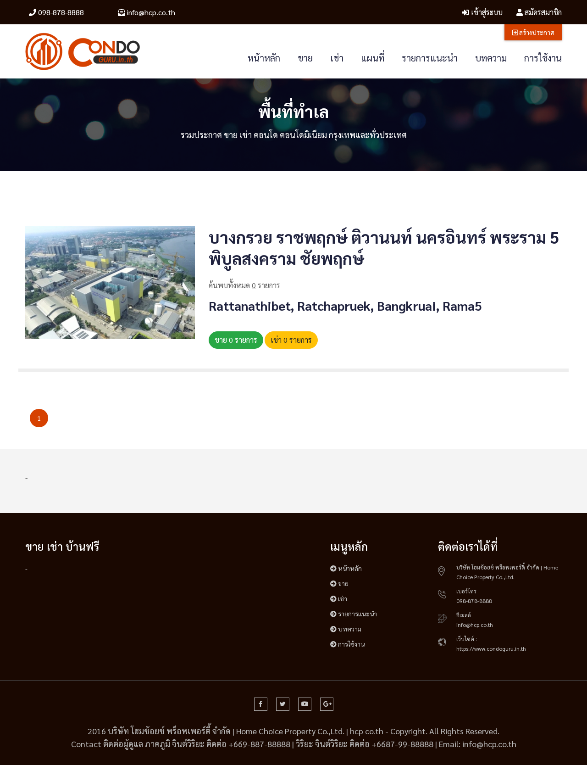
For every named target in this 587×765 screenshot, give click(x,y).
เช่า (336, 58)
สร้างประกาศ (536, 32)
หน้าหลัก (264, 58)
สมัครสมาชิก (542, 12)
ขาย (305, 58)
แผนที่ (372, 58)
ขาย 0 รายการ (236, 340)
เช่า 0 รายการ (291, 340)
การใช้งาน (543, 58)
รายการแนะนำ (430, 58)
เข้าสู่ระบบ (486, 12)
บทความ (491, 58)
